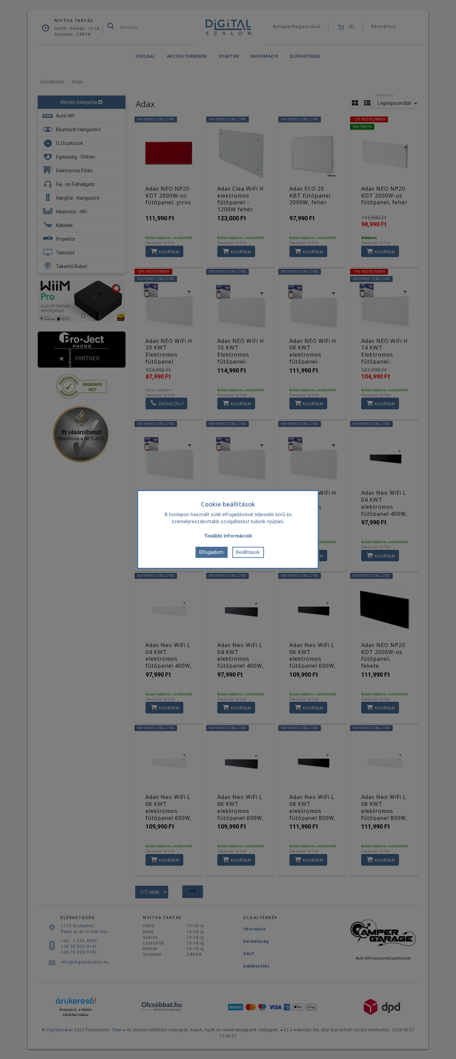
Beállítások (248, 552)
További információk (228, 536)
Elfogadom (211, 552)
